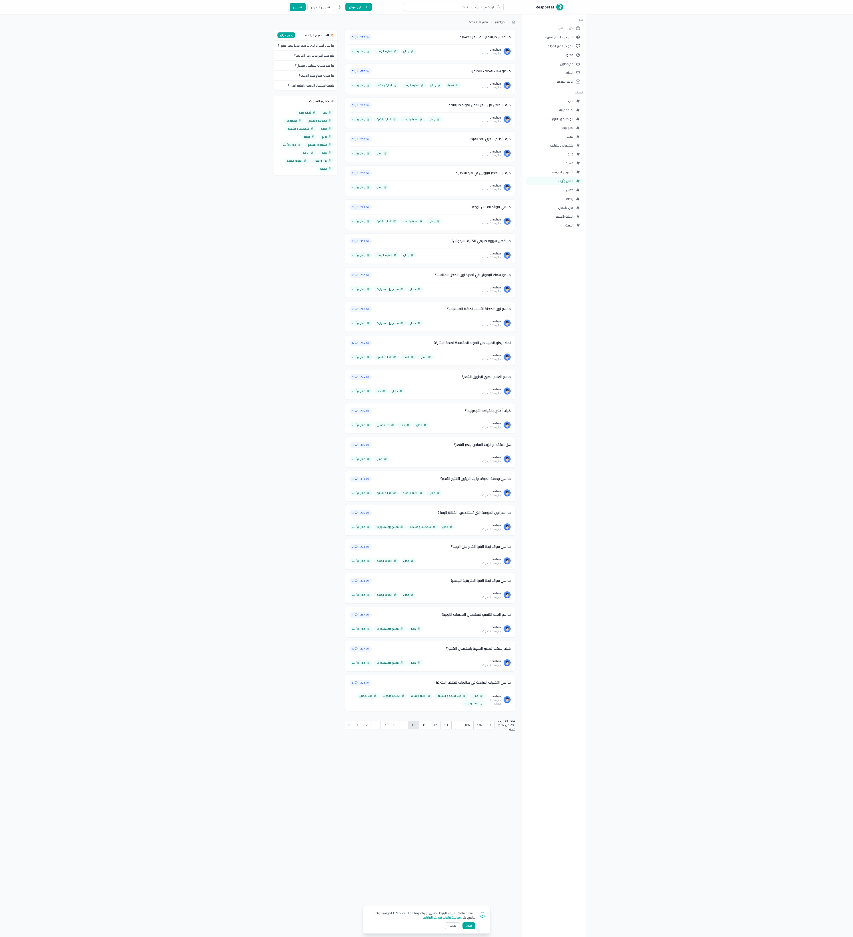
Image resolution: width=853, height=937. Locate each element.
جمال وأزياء (565, 181)
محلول (568, 55)
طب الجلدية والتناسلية (449, 695)
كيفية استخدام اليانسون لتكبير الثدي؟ (311, 85)
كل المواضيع (565, 28)
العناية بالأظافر (385, 85)
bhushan (495, 49)
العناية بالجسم (564, 216)
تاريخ (570, 154)
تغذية (569, 163)
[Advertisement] (306, 247)
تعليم (569, 136)
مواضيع (500, 22)
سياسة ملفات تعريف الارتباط (442, 917)
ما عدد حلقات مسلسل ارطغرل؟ (314, 65)
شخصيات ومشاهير (561, 145)
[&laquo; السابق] (349, 725)
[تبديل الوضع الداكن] (340, 7)
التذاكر (569, 72)
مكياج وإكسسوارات (388, 289)
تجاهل (452, 925)
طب (570, 101)
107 (479, 725)
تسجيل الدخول (320, 7)
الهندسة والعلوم (562, 119)
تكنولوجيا (567, 128)
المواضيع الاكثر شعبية (559, 37)
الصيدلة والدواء (391, 695)
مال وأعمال (565, 207)
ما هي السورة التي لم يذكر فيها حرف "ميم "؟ (306, 45)
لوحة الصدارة (565, 81)
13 (446, 725)
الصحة (569, 225)
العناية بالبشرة (384, 119)
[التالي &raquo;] (490, 725)
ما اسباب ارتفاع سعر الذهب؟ (316, 75)
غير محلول (566, 64)
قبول (469, 925)
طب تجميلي (383, 424)
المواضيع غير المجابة (560, 46)
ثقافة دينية (566, 110)
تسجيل (297, 7)
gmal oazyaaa (478, 22)
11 (424, 725)
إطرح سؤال (356, 7)
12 (435, 725)
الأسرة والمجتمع (562, 172)
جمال (569, 190)
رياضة (569, 199)
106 (467, 725)
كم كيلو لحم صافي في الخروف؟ (314, 55)
